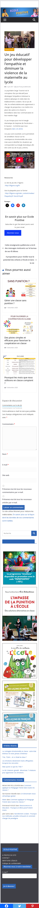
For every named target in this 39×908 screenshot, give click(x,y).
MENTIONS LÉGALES (9, 861)
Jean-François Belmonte (23, 87)
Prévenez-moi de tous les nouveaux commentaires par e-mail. (17, 490)
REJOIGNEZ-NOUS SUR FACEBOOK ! (18, 541)
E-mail (5, 465)
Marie (4, 800)
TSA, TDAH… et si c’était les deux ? (14, 757)
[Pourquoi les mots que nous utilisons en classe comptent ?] (19, 357)
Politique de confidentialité (11, 863)
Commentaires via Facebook (12, 408)
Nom (5, 454)
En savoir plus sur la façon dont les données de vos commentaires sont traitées (18, 517)
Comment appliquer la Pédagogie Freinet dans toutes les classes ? (18, 787)
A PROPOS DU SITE (9, 855)
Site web (5, 475)
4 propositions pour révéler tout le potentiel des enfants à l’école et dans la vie (18, 260)
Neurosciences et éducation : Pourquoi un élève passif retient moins (17, 807)
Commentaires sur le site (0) (12, 405)
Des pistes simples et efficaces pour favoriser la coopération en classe (17, 340)
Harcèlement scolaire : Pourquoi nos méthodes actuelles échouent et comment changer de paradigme (19, 816)
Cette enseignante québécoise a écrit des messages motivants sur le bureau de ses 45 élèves (21, 248)
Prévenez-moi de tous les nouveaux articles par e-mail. (17, 501)
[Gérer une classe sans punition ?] (19, 280)
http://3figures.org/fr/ (12, 185)
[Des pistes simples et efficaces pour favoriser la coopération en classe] (19, 317)
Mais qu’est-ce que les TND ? (12, 767)
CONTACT (6, 858)
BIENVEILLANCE (9, 49)
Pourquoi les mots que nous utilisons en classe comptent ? (18, 380)
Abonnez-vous (13, 233)
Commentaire (8, 424)
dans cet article (17, 129)
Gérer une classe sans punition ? (15, 302)
